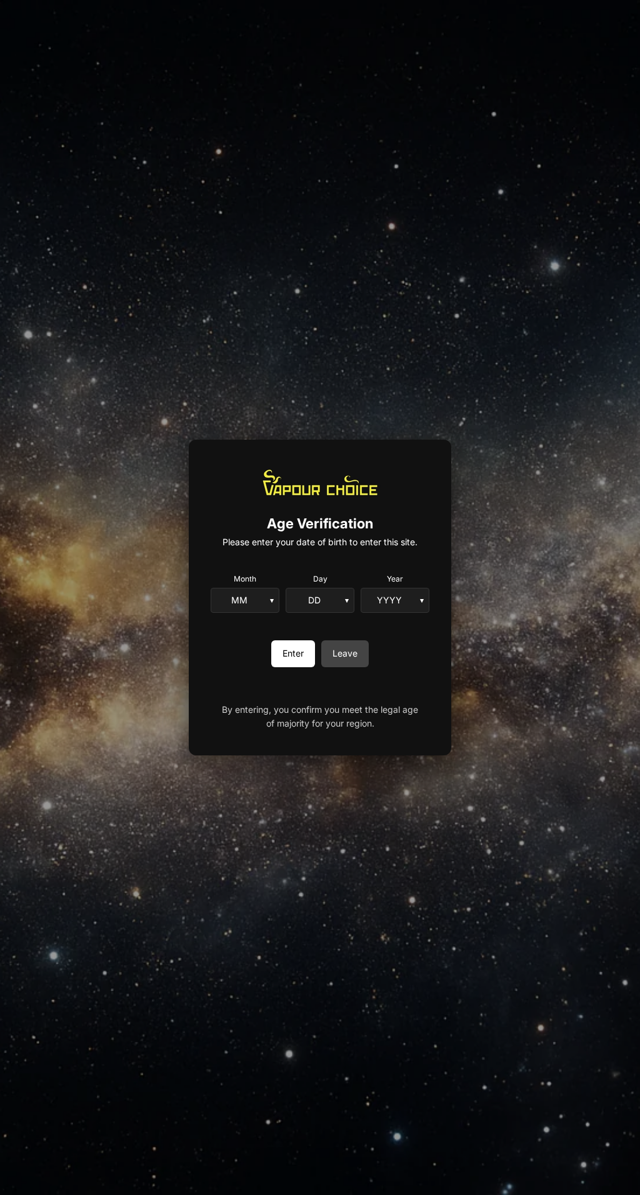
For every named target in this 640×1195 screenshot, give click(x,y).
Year (395, 578)
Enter (293, 653)
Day (320, 578)
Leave (345, 653)
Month (245, 578)
